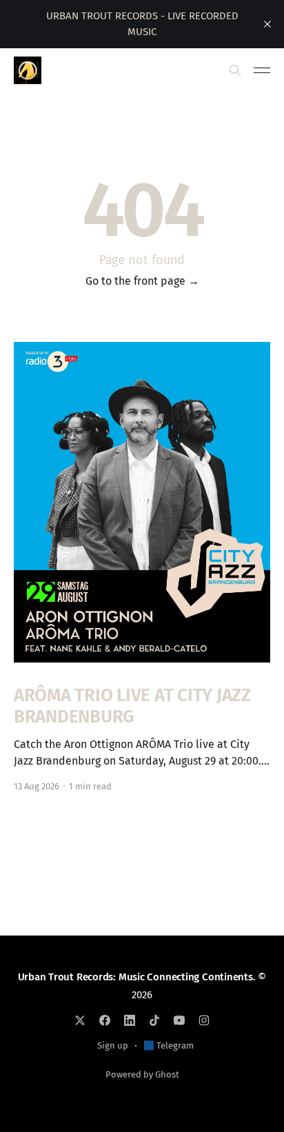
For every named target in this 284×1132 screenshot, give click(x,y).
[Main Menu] (262, 70)
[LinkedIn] (129, 1020)
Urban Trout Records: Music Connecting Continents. (137, 977)
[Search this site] (235, 70)
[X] (79, 1020)
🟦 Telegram (168, 1045)
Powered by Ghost (142, 1074)
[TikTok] (154, 1020)
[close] (267, 24)
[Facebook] (104, 1020)
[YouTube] (179, 1020)
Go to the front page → (142, 280)
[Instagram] (204, 1020)
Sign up (112, 1045)
